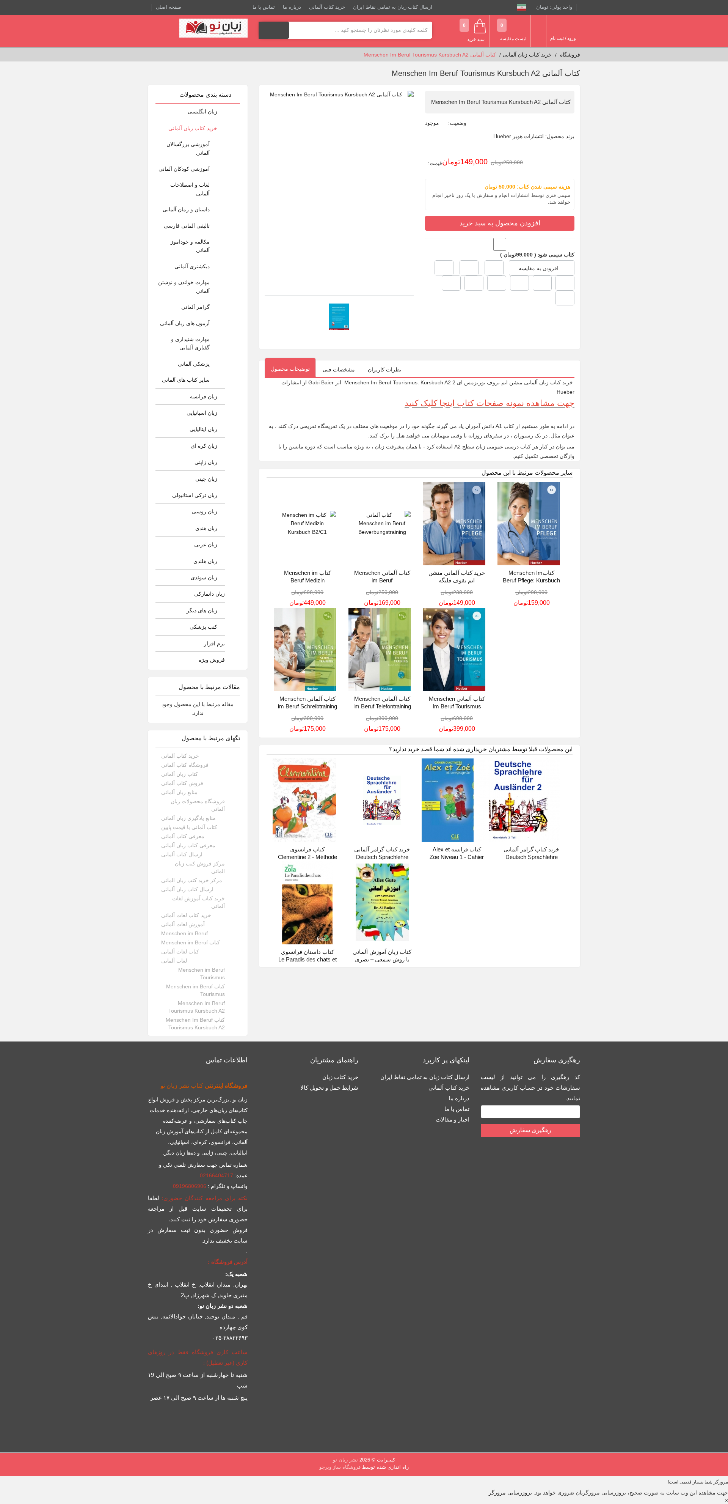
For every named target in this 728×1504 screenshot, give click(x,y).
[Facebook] (542, 283)
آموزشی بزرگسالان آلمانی (188, 148)
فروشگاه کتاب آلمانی (185, 765)
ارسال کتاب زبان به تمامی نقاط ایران (392, 7)
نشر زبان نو (345, 1460)
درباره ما (292, 7)
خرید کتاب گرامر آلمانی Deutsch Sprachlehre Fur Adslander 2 (531, 857)
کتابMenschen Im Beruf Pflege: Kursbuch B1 (531, 580)
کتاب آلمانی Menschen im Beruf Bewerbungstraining (382, 580)
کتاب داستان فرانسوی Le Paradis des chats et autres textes (307, 959)
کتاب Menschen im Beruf (190, 942)
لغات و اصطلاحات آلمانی (190, 189)
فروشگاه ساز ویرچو (340, 1467)
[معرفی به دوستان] (494, 267)
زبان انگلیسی (202, 112)
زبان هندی (206, 528)
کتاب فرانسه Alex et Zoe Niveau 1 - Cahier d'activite (457, 857)
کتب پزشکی (203, 627)
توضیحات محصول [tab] (290, 369)
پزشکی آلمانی (194, 364)
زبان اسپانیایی (202, 413)
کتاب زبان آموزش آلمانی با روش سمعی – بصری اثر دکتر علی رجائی (382, 959)
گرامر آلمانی (195, 307)
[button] (444, 267)
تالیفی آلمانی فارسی (187, 226)
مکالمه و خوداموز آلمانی (190, 246)
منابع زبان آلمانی (179, 792)
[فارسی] (521, 7)
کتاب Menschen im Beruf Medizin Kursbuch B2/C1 (307, 580)
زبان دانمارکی (209, 594)
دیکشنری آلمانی (192, 266)
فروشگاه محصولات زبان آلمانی (198, 805)
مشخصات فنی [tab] (339, 370)
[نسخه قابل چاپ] (469, 267)
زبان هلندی (205, 561)
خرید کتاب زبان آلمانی (192, 128)
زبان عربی (205, 544)
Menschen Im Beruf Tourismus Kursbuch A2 (196, 1007)
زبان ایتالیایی (203, 429)
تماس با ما (264, 7)
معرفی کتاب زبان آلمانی (188, 845)
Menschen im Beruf (184, 933)
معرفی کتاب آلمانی (182, 836)
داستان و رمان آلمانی (186, 209)
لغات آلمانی (174, 961)
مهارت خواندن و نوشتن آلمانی (184, 286)
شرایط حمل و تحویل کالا (329, 1087)
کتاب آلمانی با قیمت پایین (189, 827)
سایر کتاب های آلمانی (186, 380)
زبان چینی (206, 479)
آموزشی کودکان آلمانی (184, 169)
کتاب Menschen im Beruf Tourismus (195, 990)
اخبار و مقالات (452, 1119)
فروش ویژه (212, 660)
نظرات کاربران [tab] (384, 370)
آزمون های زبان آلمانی (185, 323)
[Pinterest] (473, 283)
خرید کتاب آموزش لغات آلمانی (198, 902)
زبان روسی (204, 511)
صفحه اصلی (168, 7)
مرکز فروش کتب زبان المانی (200, 867)
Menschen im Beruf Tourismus (201, 973)
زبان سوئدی (204, 577)
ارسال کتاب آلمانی (181, 854)
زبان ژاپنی (206, 462)
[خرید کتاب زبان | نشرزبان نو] (213, 28)
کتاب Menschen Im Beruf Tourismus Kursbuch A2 (195, 1023)
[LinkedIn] (496, 283)
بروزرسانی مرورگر (510, 1493)
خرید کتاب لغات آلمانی (186, 915)
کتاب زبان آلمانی (179, 774)
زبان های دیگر (202, 610)
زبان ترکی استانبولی (194, 495)
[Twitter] (519, 283)
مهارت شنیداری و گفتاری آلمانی (190, 343)
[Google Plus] (564, 283)
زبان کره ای (204, 446)
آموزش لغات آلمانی (183, 924)
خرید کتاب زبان (340, 1077)
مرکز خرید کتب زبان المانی (191, 880)
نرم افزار (214, 643)
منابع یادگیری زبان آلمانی (188, 818)
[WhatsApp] (564, 298)
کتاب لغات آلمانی (180, 952)
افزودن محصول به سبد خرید (500, 223)
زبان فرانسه (203, 396)
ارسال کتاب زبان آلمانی (187, 889)
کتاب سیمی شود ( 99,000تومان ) (537, 255)
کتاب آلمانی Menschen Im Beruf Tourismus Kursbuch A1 (457, 706)
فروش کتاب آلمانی (182, 783)
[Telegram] (451, 283)
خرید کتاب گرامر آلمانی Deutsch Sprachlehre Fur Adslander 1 (382, 857)
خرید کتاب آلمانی (327, 7)
